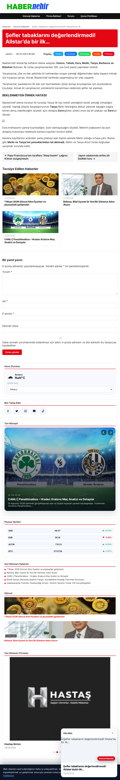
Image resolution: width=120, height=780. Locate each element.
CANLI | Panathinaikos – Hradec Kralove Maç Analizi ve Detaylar (37, 576)
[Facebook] (8, 411)
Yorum (7, 271)
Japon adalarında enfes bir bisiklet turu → (94, 157)
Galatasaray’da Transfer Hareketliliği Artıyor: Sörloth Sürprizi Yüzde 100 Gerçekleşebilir (49, 583)
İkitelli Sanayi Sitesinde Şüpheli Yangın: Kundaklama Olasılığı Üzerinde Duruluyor (45, 579)
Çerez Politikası (89, 16)
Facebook (70, 54)
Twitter (58, 54)
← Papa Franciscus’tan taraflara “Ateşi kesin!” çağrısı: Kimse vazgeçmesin (36, 157)
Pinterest (108, 54)
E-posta (8, 313)
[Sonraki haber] (110, 432)
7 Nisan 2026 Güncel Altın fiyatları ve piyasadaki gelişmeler (35, 569)
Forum (71, 16)
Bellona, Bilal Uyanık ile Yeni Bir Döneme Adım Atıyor (32, 572)
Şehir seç (12, 383)
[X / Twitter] (16, 411)
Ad (5, 301)
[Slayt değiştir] (54, 752)
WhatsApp (84, 54)
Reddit (97, 54)
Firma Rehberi (53, 16)
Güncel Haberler (31, 16)
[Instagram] (25, 411)
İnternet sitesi (10, 325)
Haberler (6, 26)
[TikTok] (43, 411)
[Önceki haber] (104, 432)
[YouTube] (34, 411)
